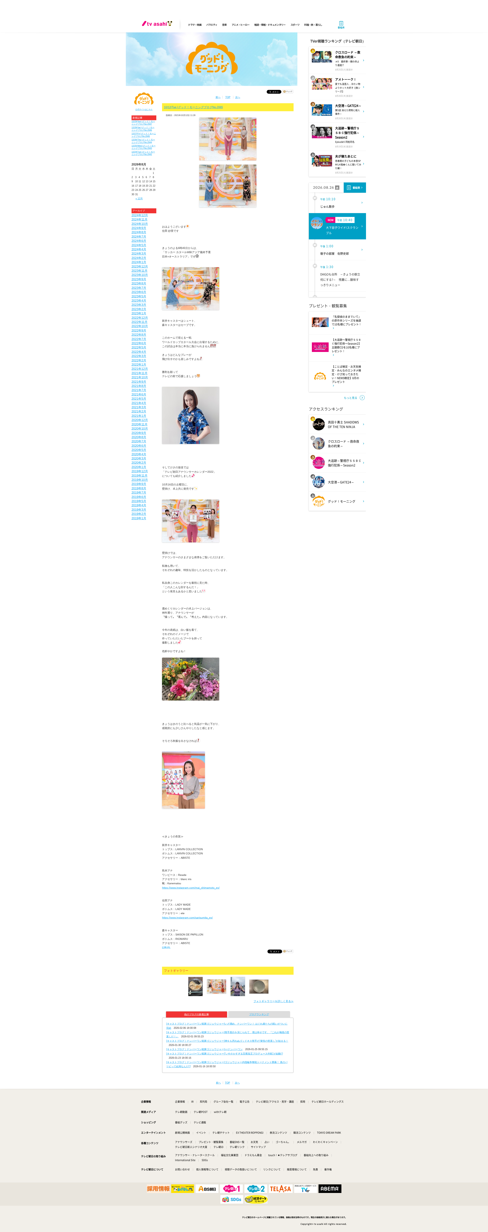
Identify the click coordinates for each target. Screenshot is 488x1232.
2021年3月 (139, 407)
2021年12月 (140, 368)
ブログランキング (259, 1014)
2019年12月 (140, 471)
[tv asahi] (158, 24)
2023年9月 (139, 279)
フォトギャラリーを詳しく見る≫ (274, 1001)
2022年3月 (139, 356)
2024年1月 (139, 262)
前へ (218, 97)
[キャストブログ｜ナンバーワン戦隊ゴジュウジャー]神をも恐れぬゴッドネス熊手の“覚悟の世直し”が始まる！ (227, 1040)
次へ (237, 97)
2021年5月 (139, 398)
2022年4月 (139, 351)
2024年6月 (139, 240)
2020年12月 (140, 420)
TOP (227, 97)
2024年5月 (139, 245)
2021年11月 (140, 373)
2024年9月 (139, 228)
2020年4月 (139, 454)
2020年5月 (139, 450)
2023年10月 (140, 275)
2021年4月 (139, 403)
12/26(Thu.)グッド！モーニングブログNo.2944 (143, 140)
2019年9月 (139, 484)
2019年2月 (139, 514)
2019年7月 (139, 492)
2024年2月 (139, 258)
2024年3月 (139, 253)
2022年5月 (139, 347)
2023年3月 (139, 304)
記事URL (166, 947)
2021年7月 (139, 390)
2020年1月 (139, 467)
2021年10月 (140, 377)
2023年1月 (139, 313)
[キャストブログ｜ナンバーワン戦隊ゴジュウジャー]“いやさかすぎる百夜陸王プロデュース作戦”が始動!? (224, 1053)
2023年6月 (139, 292)
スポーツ (295, 24)
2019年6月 (139, 497)
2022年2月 (139, 360)
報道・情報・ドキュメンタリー (270, 24)
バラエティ (211, 24)
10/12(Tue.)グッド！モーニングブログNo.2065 (193, 107)
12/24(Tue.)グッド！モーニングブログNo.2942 (143, 153)
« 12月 (139, 198)
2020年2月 (139, 462)
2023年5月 (139, 296)
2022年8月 (139, 334)
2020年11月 (140, 424)
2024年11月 (140, 219)
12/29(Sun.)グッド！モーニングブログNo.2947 (143, 122)
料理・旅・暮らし (313, 24)
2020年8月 (139, 437)
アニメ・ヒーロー (241, 24)
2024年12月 (140, 215)
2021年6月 (139, 394)
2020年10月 (140, 428)
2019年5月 (139, 501)
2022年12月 (140, 317)
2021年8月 (139, 386)
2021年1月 (139, 415)
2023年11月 (140, 270)
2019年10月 (140, 479)
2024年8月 (139, 232)
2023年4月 (139, 300)
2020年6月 (139, 445)
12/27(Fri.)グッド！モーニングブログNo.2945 (144, 134)
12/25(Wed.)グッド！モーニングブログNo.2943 (144, 147)
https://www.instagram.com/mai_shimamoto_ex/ (191, 887)
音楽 (224, 24)
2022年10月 (140, 326)
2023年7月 (139, 287)
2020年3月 (139, 458)
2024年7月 (139, 236)
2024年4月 (139, 249)
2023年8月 (139, 283)
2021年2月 (139, 411)
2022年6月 (139, 343)
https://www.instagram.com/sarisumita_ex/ (187, 917)
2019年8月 (139, 488)
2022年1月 (139, 364)
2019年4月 (139, 505)
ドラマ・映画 (194, 24)
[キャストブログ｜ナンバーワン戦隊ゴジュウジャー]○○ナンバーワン (204, 1049)
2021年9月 (139, 381)
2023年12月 (140, 266)
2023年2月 (139, 309)
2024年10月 (140, 223)
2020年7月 (139, 441)
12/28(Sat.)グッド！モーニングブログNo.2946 (143, 128)
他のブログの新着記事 (196, 1014)
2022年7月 (139, 339)
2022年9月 (139, 330)
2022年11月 (140, 322)
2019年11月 (140, 475)
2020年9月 (139, 433)
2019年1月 (139, 518)
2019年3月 (139, 509)
